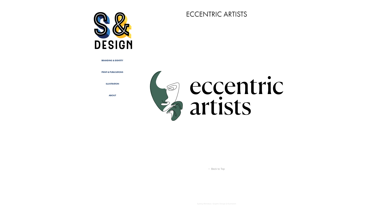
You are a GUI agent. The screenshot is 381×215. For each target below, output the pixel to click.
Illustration (112, 84)
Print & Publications (112, 72)
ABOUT (112, 95)
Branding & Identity (112, 60)
